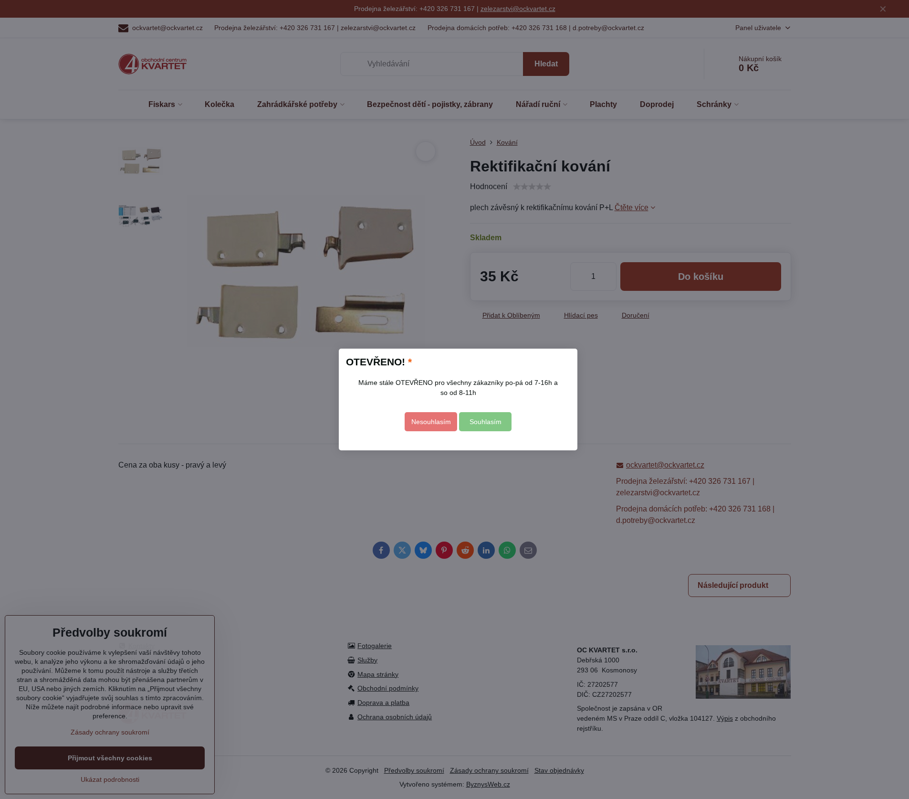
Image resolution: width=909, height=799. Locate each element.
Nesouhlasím (431, 422)
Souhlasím (486, 422)
